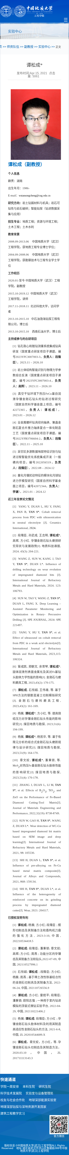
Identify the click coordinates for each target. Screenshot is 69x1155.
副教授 (28, 46)
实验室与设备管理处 (39, 1093)
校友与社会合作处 (12, 1100)
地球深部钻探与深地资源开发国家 (23, 1106)
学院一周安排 (9, 1086)
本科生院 (29, 1086)
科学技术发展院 (11, 1093)
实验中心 (44, 46)
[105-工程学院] (34, 11)
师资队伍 (13, 46)
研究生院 (45, 1086)
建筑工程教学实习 (12, 1113)
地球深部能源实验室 (42, 1100)
